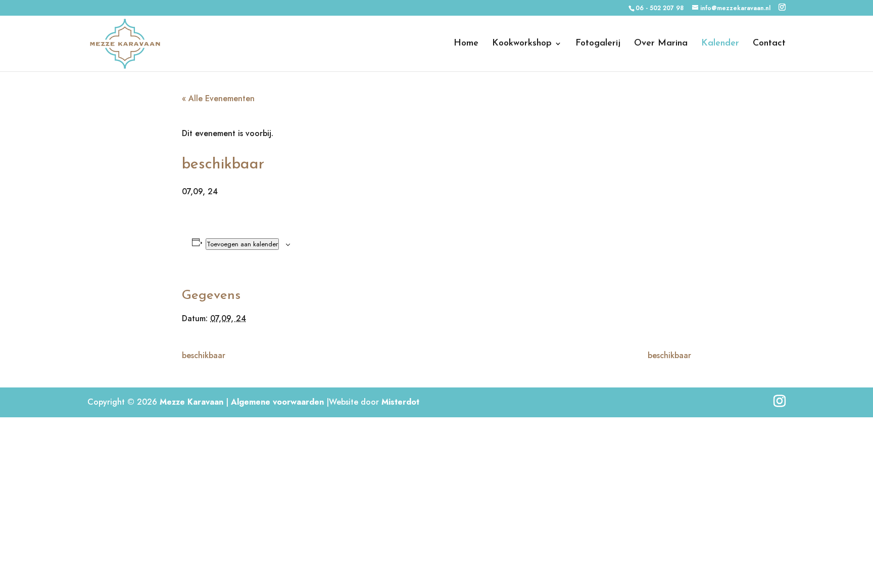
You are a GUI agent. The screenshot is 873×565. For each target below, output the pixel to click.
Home (466, 44)
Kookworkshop (522, 44)
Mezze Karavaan (191, 402)
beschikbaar (203, 355)
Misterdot (400, 402)
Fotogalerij (597, 44)
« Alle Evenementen (218, 98)
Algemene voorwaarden (277, 402)
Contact (769, 44)
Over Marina (661, 44)
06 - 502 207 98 (660, 8)
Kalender (720, 44)
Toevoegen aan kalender (242, 244)
